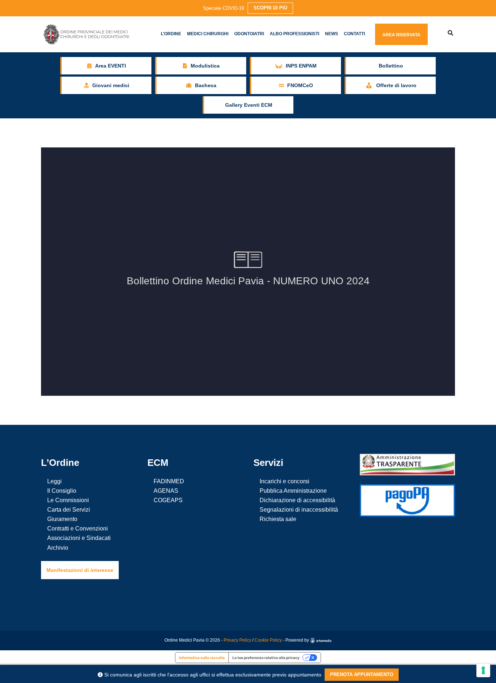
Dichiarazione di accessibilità (297, 500)
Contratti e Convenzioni (77, 528)
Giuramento (62, 519)
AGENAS (166, 491)
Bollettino (391, 66)
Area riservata (401, 34)
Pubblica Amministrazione (293, 491)
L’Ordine (171, 33)
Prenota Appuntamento (361, 674)
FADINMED (169, 481)
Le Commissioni (68, 500)
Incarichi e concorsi (284, 481)
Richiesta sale (278, 519)
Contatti (354, 33)
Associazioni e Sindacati (79, 538)
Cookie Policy (268, 640)
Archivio (57, 548)
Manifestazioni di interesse (79, 570)
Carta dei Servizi (68, 510)
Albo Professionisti (294, 33)
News (331, 33)
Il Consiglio (61, 491)
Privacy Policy (237, 640)
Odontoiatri (249, 33)
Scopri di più (270, 8)
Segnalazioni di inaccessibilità (299, 510)
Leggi (54, 481)
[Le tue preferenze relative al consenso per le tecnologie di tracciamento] (483, 670)
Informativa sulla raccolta (202, 657)
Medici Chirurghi (207, 33)
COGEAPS (168, 500)
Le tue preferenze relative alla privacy (266, 657)
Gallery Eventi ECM (248, 105)
